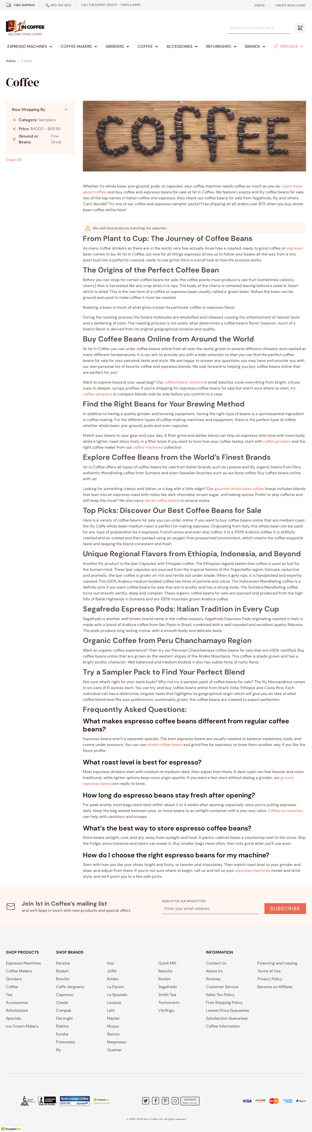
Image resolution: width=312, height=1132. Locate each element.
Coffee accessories (285, 810)
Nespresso (116, 1042)
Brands (252, 46)
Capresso (64, 994)
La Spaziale (117, 994)
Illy (58, 1049)
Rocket (164, 978)
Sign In (259, 5)
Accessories (179, 46)
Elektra (62, 1026)
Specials (289, 46)
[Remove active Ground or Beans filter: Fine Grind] (14, 139)
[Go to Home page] (25, 27)
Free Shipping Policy (224, 1002)
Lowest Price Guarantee (227, 1010)
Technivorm (168, 1002)
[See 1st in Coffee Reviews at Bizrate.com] (75, 1101)
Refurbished (218, 46)
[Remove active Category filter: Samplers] (14, 120)
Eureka (62, 1034)
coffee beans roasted (183, 382)
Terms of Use (269, 971)
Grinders (115, 46)
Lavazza (114, 1002)
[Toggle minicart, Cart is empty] (300, 28)
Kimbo (112, 978)
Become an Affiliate (275, 986)
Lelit (111, 1010)
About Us (214, 971)
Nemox (113, 1034)
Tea (9, 994)
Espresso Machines (27, 46)
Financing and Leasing (277, 963)
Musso (113, 1026)
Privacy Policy (269, 978)
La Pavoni (115, 986)
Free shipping (24, 5)
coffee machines (148, 447)
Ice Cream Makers (22, 1026)
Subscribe (285, 908)
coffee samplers (97, 394)
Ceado (62, 1002)
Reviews (213, 978)
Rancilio (165, 971)
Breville (62, 978)
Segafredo (167, 986)
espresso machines (252, 870)
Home (11, 61)
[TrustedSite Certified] (101, 1101)
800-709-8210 (61, 5)
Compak (63, 1010)
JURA (112, 971)
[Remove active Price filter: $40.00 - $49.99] (14, 128)
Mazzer (113, 1018)
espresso (294, 248)
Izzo (110, 963)
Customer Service (222, 986)
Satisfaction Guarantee (227, 1018)
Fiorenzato (65, 1042)
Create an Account (290, 5)
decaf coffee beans (162, 500)
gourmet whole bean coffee (239, 488)
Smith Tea (167, 994)
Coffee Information (223, 1026)
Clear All (13, 159)
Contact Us (216, 963)
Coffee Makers (76, 46)
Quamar (114, 1049)
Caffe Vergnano (70, 986)
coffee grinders (277, 441)
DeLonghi (64, 1018)
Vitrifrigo (166, 1010)
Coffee (145, 46)
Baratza (63, 963)
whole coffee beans (164, 744)
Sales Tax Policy (220, 994)
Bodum (62, 971)
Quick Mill (167, 963)
